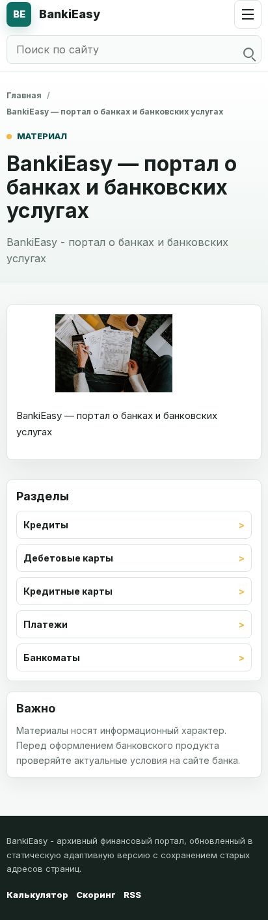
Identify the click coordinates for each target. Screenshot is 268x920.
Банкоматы (51, 657)
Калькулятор (37, 894)
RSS (132, 894)
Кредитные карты (68, 591)
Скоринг (96, 894)
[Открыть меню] (247, 14)
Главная (24, 95)
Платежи (45, 624)
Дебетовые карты (68, 557)
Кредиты (45, 524)
